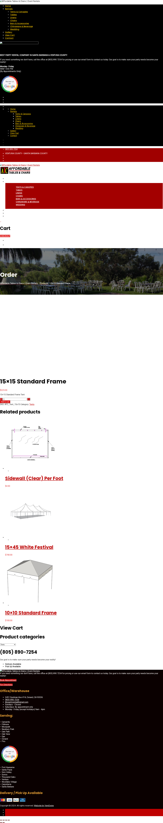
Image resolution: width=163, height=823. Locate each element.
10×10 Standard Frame (31, 613)
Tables (13, 14)
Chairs (13, 20)
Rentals (9, 9)
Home (8, 6)
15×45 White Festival (29, 547)
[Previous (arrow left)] (1, 822)
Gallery (8, 32)
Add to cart (5, 402)
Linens (13, 17)
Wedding (14, 29)
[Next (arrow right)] (4, 822)
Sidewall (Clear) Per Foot (34, 478)
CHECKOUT (5, 236)
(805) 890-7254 (11, 149)
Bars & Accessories (19, 23)
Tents (31, 404)
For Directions (6, 684)
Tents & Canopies (19, 11)
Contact (9, 38)
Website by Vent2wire (44, 805)
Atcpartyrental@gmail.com (16, 702)
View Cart (10, 35)
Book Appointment (8, 680)
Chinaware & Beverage (21, 26)
